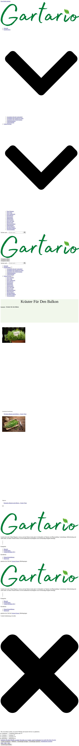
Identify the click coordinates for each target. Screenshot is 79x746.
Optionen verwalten (5, 740)
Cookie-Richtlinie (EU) (9, 552)
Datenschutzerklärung (9, 557)
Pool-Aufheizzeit (11, 214)
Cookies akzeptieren (5, 741)
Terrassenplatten (11, 229)
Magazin (6, 549)
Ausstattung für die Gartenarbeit (14, 117)
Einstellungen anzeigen (23, 741)
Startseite (6, 28)
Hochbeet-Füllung (11, 228)
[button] (41, 73)
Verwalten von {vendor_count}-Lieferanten (30, 740)
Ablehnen (14, 741)
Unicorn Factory (15, 561)
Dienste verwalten (15, 740)
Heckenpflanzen (11, 226)
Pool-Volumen (10, 211)
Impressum (6, 558)
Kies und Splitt (10, 221)
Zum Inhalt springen (5, 1)
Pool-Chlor (9, 212)
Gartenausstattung (11, 121)
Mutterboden (10, 218)
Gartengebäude (10, 122)
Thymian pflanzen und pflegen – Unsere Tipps (15, 414)
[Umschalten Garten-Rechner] (12, 276)
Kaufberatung (7, 550)
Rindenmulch (10, 219)
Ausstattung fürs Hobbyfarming (14, 119)
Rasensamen (10, 217)
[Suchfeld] (24, 232)
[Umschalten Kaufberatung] (11, 267)
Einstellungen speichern (34, 741)
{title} (2, 743)
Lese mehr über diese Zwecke (48, 740)
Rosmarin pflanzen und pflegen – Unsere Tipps (15, 503)
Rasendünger (10, 215)
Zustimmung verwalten (6, 744)
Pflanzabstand (10, 225)
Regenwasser (10, 222)
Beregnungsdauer (11, 224)
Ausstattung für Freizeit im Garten (15, 118)
